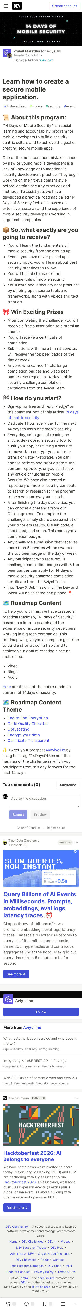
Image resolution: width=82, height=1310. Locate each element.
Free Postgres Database (27, 1265)
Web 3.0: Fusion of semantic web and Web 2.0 (40, 1080)
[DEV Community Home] (17, 6)
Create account (64, 6)
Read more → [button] (17, 1208)
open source (46, 1278)
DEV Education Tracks (31, 1247)
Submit (18, 814)
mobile (36, 106)
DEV (23, 1282)
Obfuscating (18, 729)
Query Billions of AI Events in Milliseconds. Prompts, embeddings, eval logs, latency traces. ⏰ (39, 905)
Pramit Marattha (26, 51)
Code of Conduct (28, 827)
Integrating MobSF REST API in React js (34, 1063)
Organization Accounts (53, 1253)
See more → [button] (16, 974)
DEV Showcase (26, 1259)
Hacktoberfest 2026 (19, 1182)
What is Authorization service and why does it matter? (40, 1043)
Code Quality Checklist (28, 723)
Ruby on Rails (41, 1286)
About (45, 1259)
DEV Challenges (32, 1241)
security (53, 106)
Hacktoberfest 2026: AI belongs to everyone (32, 1156)
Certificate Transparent (28, 740)
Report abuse (56, 827)
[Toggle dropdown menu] (76, 842)
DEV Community (16, 1226)
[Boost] (63, 1304)
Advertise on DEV (22, 1253)
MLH (69, 1265)
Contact (58, 1259)
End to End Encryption (28, 718)
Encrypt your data (24, 735)
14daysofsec (15, 106)
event (69, 106)
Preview (40, 814)
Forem (23, 1278)
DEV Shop (54, 1265)
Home (13, 1241)
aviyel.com (46, 60)
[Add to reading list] (47, 1304)
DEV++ (52, 1241)
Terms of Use (67, 1272)
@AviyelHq (55, 750)
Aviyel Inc (54, 51)
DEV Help (57, 1247)
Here (7, 687)
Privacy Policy (43, 1272)
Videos (65, 1241)
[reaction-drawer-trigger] (11, 1304)
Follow (41, 1012)
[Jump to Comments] (29, 1304)
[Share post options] (75, 1304)
